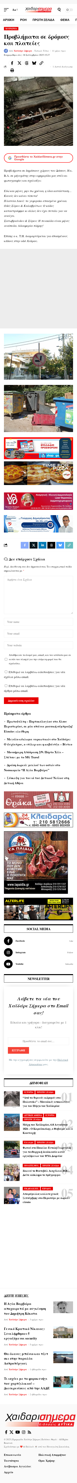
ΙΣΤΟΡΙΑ (28, 1092)
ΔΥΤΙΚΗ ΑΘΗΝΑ (33, 1115)
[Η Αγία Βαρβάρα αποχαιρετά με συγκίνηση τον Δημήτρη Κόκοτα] (63, 1307)
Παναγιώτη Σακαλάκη (58, 1446)
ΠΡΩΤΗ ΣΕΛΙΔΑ (45, 1092)
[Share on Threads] (26, 63)
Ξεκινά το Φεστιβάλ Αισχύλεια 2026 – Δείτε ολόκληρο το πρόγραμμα (46, 1173)
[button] (7, 9)
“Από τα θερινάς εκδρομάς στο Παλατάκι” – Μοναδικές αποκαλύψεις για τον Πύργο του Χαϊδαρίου (46, 1102)
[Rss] (29, 1432)
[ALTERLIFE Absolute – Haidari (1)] (38, 909)
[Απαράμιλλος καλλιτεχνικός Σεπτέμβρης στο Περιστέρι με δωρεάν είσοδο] (12, 1195)
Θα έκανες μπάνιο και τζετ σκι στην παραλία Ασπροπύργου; (26, 1358)
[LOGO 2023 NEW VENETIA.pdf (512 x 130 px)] (38, 501)
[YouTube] (17, 1432)
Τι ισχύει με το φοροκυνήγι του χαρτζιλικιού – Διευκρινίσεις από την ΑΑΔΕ (27, 1383)
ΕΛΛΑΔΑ (28, 1142)
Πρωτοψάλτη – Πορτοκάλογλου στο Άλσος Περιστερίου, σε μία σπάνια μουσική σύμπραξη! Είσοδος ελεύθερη (38, 726)
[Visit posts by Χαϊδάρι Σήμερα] (6, 51)
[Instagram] (38, 952)
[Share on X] (19, 63)
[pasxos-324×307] (36, 862)
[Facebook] (38, 941)
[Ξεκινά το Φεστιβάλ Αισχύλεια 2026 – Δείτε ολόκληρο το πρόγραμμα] (12, 1172)
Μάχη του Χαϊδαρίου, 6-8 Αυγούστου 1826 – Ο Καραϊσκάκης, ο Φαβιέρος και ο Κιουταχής (47, 1129)
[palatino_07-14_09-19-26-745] (38, 473)
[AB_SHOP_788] (38, 448)
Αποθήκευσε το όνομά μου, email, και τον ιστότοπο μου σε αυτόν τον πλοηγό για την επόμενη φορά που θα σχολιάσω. (40, 659)
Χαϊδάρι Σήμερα (23, 50)
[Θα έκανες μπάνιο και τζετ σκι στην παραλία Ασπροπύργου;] (63, 1357)
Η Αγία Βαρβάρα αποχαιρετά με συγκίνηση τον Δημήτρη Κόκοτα (25, 1308)
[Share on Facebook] (12, 63)
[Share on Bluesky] (34, 63)
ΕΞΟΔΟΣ (46, 1188)
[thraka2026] (38, 800)
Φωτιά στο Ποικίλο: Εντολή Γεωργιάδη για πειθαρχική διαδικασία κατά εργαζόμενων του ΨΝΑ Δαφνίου (47, 1152)
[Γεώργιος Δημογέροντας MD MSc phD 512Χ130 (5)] (38, 523)
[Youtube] (38, 964)
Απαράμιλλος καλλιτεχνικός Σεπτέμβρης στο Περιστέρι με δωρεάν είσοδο (46, 1198)
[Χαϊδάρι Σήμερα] (38, 10)
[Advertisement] (38, 288)
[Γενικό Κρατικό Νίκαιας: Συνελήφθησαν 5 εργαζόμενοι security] (63, 1332)
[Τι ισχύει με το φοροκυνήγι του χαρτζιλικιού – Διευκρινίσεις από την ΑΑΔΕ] (63, 1382)
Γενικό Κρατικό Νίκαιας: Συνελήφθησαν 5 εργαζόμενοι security (24, 1333)
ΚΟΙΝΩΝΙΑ (11, 28)
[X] (11, 1432)
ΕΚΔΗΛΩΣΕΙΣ (31, 1188)
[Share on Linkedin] (42, 545)
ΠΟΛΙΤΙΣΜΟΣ (31, 1165)
